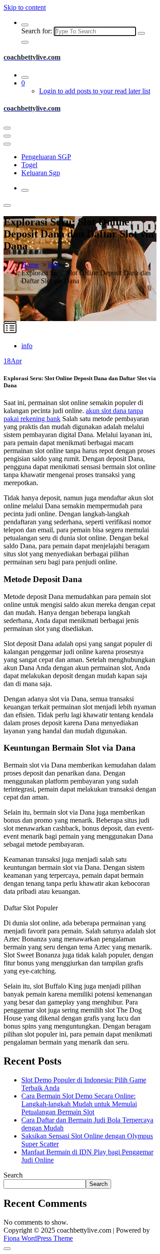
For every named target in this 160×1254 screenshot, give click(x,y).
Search (13, 1175)
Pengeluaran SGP (46, 157)
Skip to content (25, 7)
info (53, 265)
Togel (29, 165)
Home (30, 265)
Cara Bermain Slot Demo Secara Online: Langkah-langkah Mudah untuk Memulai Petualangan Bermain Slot (79, 1104)
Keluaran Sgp (40, 173)
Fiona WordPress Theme (38, 1238)
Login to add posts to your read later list (94, 91)
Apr (13, 361)
